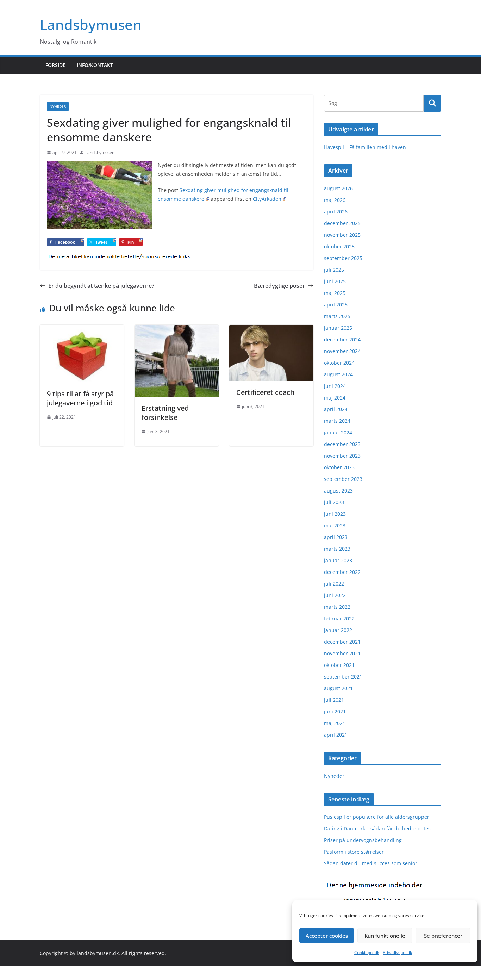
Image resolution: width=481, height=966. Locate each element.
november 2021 (342, 653)
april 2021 (336, 734)
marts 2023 (337, 548)
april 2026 (336, 211)
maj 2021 (334, 723)
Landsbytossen (99, 152)
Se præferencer (443, 935)
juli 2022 (334, 583)
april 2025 (336, 304)
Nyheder (58, 106)
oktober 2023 (339, 467)
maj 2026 (334, 200)
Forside (55, 65)
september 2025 (343, 258)
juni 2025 (335, 281)
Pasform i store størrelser (354, 851)
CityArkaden (267, 199)
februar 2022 (339, 618)
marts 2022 (337, 606)
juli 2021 (334, 699)
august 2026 (338, 188)
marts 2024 (337, 420)
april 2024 (336, 409)
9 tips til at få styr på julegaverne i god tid (80, 398)
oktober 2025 (339, 246)
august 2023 (338, 490)
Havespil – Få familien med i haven (365, 147)
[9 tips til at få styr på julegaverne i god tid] (82, 330)
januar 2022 (338, 630)
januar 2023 (338, 560)
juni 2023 (335, 513)
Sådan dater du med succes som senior (370, 863)
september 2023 (343, 479)
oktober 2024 (339, 362)
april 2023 (336, 537)
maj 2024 (334, 397)
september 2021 (343, 676)
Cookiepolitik (366, 952)
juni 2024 (335, 386)
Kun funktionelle (384, 935)
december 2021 (342, 641)
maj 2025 (334, 293)
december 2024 (342, 339)
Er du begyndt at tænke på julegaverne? (101, 286)
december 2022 (342, 572)
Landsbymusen (91, 24)
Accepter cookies (327, 935)
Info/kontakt (95, 65)
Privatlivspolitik (397, 952)
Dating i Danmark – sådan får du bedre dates (377, 828)
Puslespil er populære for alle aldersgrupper (376, 816)
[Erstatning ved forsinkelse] (177, 330)
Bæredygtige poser (279, 286)
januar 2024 (338, 432)
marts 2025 (337, 316)
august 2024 (338, 374)
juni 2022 (335, 595)
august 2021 (338, 688)
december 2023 (342, 444)
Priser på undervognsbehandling (363, 840)
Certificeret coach (265, 392)
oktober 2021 (339, 665)
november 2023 (342, 455)
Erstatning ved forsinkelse (165, 412)
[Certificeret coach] (271, 330)
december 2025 (342, 223)
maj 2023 (334, 525)
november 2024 (342, 351)
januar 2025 (338, 327)
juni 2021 (335, 711)
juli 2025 (334, 269)
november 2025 (342, 234)
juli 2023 (334, 502)
